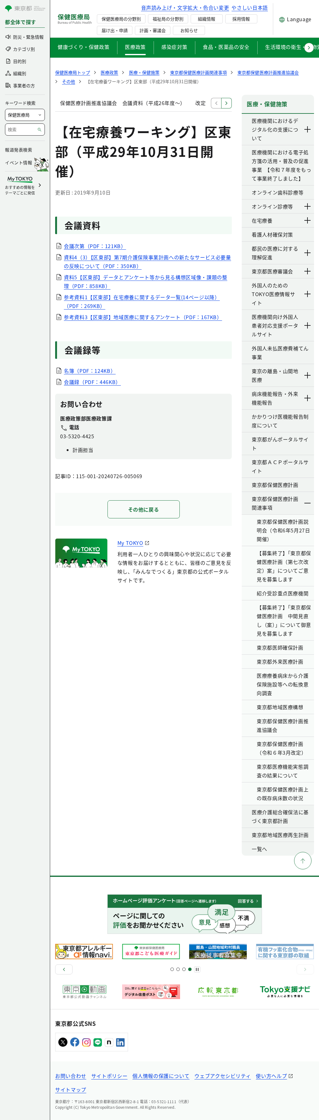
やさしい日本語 (249, 7)
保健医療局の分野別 (121, 19)
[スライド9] (184, 969)
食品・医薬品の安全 (226, 46)
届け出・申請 (115, 30)
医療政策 (135, 46)
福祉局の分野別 (168, 19)
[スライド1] (172, 969)
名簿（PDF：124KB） (90, 370)
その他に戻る (143, 509)
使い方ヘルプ (271, 1075)
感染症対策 (174, 46)
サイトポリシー (109, 1075)
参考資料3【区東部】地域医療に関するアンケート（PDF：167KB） (143, 317)
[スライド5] (178, 969)
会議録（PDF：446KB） (92, 382)
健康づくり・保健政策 (83, 46)
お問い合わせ (70, 1075)
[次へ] (305, 969)
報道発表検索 (18, 150)
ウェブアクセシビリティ (222, 1075)
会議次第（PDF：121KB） (95, 246)
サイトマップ (70, 1089)
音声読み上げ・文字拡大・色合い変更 (185, 7)
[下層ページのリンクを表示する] (308, 129)
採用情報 (241, 19)
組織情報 (206, 19)
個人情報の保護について (160, 1075)
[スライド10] (190, 969)
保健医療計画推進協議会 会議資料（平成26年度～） (122, 103)
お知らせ (189, 30)
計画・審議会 (153, 30)
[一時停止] (197, 969)
